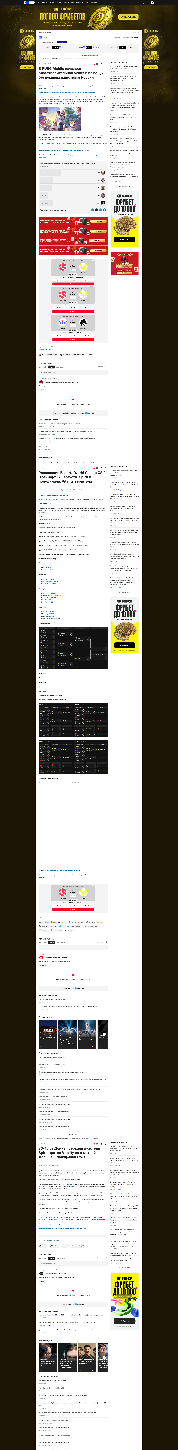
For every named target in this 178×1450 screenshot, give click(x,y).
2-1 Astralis (50, 611)
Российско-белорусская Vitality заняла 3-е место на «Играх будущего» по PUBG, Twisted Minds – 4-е (124, 78)
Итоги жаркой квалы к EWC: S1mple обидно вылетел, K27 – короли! (63, 1228)
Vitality (53, 597)
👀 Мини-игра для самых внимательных (53, 495)
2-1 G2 (50, 602)
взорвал (70, 1184)
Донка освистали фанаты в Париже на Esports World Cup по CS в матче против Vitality (123, 508)
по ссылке (101, 1219)
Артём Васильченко (53, 1240)
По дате (42, 367)
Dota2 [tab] (45, 37)
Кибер (40, 58)
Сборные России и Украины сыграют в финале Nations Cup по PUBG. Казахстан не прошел (124, 176)
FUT (46, 579)
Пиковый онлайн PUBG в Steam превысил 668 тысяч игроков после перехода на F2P (67, 439)
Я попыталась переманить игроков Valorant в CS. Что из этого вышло (63, 1224)
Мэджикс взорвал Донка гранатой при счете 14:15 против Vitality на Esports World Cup (124, 485)
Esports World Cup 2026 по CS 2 (49, 499)
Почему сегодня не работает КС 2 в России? (53, 1097)
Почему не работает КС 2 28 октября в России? (54, 1104)
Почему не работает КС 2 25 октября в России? (54, 1127)
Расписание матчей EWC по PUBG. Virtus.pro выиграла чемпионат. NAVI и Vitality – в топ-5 (124, 117)
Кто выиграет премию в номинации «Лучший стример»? (67, 164)
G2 (46, 611)
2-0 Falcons (54, 581)
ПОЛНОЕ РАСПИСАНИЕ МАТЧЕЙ (89, 55)
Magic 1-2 (48, 614)
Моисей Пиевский (52, 347)
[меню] (38, 2)
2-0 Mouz (51, 579)
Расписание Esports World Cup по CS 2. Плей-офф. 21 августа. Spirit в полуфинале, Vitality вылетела (75, 462)
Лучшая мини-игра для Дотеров (55, 958)
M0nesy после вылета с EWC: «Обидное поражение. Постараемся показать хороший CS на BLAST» (124, 496)
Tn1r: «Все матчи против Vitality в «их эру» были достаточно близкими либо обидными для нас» (124, 544)
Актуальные (60, 367)
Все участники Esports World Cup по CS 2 (52, 999)
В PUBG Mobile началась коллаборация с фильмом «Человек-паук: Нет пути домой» (67, 431)
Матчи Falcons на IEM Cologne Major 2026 (52, 1057)
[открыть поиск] (139, 2)
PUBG (44, 58)
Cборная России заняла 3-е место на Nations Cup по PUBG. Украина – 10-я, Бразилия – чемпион (122, 165)
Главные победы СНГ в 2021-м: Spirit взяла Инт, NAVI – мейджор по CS (64, 150)
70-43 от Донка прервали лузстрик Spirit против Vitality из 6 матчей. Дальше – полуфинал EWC (123, 473)
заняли (51, 144)
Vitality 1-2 (48, 583)
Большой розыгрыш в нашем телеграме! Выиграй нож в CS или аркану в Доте (67, 92)
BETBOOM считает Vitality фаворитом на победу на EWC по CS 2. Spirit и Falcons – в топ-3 (68, 1006)
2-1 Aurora (51, 616)
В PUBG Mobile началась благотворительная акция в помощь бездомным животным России (74, 58)
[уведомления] (143, 2)
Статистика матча (55, 51)
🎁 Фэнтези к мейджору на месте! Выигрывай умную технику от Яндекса (63, 1072)
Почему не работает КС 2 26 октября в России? (54, 1119)
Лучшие (51, 367)
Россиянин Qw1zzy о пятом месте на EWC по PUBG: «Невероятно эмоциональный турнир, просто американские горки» (124, 105)
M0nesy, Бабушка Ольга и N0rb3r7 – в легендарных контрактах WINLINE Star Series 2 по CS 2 (69, 1089)
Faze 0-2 (48, 597)
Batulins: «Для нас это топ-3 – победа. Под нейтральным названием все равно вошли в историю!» (124, 153)
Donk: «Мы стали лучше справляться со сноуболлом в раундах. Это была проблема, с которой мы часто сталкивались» (124, 568)
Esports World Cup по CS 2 (47, 1217)
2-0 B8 (51, 600)
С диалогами (101, 366)
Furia (46, 602)
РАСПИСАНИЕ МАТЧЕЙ (45, 32)
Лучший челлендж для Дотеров (55, 1273)
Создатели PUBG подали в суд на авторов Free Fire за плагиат (59, 424)
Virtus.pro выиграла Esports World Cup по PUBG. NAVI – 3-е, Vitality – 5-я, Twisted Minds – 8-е (123, 129)
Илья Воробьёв (51, 917)
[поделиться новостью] (106, 64)
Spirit (54, 583)
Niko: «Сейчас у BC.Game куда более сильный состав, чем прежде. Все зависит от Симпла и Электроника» (124, 556)
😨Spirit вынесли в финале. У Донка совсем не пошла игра (59, 870)
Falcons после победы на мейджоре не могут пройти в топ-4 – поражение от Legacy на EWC (124, 520)
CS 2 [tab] (40, 37)
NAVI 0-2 (48, 593)
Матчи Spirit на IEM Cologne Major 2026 (52, 1064)
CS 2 (44, 462)
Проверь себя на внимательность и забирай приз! (61, 382)
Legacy (47, 581)
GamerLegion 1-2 (50, 618)
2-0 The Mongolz (56, 595)
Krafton (62, 101)
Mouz (58, 618)
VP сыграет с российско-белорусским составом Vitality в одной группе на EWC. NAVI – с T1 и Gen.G (123, 141)
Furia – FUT (48, 567)
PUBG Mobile (43, 86)
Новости (49, 58)
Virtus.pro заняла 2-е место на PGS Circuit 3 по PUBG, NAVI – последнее (124, 68)
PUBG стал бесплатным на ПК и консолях (52, 447)
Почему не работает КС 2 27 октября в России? (54, 1112)
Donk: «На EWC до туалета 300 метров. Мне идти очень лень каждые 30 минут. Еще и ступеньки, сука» (124, 532)
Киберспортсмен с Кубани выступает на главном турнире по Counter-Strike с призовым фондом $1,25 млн (72, 1081)
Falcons (47, 595)
